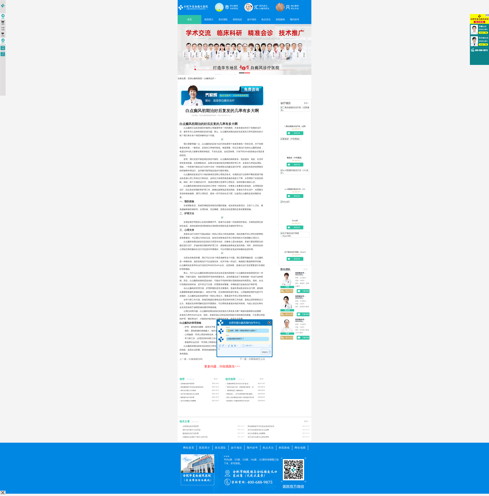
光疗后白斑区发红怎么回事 (190, 394)
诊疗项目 (251, 19)
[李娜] (286, 331)
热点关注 (266, 19)
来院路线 (280, 19)
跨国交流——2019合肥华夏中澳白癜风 (239, 394)
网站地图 (300, 447)
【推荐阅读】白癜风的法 (234, 390)
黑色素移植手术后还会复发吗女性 (192, 387)
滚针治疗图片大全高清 (188, 390)
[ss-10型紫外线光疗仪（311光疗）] (295, 178)
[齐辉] (286, 285)
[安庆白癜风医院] (193, 10)
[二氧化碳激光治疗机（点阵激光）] (295, 115)
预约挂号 (294, 19)
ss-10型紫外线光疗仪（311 (295, 189)
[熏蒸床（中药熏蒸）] (291, 147)
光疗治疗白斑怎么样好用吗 (278, 437)
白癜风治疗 (209, 78)
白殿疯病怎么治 (257, 359)
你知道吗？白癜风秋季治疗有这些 (237, 401)
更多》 (216, 379)
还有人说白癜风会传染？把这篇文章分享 (240, 397)
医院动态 (237, 19)
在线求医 (2, 48)
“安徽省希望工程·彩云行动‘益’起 (237, 384)
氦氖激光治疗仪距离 (187, 397)
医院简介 (209, 19)
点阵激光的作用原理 (187, 384)
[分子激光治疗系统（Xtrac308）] (295, 241)
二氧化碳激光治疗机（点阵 (295, 126)
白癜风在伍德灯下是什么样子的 (213, 437)
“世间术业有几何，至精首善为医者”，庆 (240, 387)
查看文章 (297, 133)
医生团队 (223, 19)
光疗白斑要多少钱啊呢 (188, 401)
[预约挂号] (244, 26)
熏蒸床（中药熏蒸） (295, 158)
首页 (189, 19)
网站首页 (188, 447)
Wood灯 (295, 221)
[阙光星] (286, 308)
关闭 (487, 15)
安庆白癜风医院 (195, 78)
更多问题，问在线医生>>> (222, 366)
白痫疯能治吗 (195, 359)
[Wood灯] (285, 210)
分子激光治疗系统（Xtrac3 (295, 252)
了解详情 (305, 291)
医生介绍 (289, 291)
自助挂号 (2, 54)
